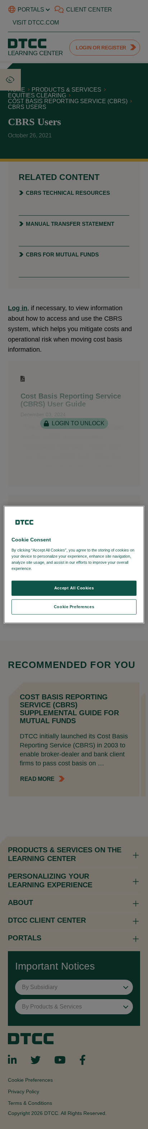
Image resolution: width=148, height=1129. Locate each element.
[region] (74, 565)
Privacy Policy (48, 568)
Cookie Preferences (74, 606)
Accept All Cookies (74, 588)
